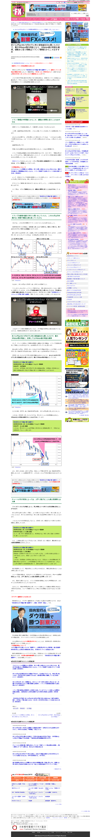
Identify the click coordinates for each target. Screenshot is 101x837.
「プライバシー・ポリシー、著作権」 (60, 817)
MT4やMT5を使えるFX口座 (74, 294)
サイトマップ (58, 832)
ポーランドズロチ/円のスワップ (75, 272)
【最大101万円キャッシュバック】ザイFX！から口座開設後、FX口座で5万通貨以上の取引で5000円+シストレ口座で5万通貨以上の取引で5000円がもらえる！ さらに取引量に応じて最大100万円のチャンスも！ (78, 228)
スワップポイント (71, 260)
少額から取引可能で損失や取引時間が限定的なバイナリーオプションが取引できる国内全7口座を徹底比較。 (77, 82)
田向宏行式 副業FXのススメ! (39, 22)
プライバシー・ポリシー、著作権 (48, 832)
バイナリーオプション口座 (73, 301)
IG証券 (30, 800)
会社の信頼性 (70, 281)
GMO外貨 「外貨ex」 (50, 784)
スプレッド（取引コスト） (73, 258)
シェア (47, 57)
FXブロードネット (16, 800)
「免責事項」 (48, 817)
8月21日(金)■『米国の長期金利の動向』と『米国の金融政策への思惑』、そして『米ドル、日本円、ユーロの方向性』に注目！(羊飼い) (78, 405)
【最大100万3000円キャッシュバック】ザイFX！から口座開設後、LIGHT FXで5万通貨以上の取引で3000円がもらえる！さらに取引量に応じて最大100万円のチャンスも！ (77, 235)
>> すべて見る (58, 804)
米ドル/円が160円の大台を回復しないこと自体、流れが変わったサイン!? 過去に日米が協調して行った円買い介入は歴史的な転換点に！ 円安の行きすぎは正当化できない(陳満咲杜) (78, 401)
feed (61, 57)
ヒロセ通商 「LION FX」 (51, 792)
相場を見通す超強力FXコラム (25, 22)
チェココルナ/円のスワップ (74, 267)
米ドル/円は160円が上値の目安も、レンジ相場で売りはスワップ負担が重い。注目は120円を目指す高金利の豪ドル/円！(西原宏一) (78, 412)
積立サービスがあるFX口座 (74, 290)
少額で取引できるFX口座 (73, 276)
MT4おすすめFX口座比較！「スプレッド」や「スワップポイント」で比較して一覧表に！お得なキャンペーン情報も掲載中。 (77, 65)
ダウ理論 (29, 708)
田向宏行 (22, 708)
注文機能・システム (72, 288)
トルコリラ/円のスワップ (73, 262)
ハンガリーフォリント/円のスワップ (76, 269)
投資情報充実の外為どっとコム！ (33, 63)
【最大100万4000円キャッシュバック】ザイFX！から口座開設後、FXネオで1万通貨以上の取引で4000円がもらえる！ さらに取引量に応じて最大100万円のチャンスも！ (77, 211)
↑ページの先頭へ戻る (85, 811)
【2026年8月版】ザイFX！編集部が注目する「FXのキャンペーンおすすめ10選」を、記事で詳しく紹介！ (77, 48)
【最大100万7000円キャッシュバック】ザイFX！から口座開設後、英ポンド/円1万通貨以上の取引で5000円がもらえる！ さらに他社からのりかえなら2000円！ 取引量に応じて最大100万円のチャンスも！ (77, 219)
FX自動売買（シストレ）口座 (74, 297)
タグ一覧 (64, 832)
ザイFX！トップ (14, 22)
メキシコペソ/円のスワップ (74, 265)
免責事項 (33, 832)
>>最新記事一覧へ (58, 769)
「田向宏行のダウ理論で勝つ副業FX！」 (49, 196)
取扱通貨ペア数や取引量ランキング (76, 278)
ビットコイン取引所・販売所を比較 (76, 306)
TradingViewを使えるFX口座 (74, 292)
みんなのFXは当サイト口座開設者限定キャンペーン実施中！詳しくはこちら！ (37, 29)
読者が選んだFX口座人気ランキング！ (76, 304)
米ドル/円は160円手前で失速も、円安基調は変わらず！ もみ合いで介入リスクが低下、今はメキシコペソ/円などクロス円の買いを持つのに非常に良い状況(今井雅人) (78, 396)
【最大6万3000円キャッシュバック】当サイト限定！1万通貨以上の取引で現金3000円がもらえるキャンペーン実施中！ (78, 186)
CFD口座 (69, 299)
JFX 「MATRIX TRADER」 (18, 792)
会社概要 (38, 832)
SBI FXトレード (16, 788)
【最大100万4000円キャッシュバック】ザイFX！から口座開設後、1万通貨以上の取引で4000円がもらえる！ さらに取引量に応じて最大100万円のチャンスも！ (77, 192)
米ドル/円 (15, 708)
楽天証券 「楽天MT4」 (51, 800)
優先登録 (57, 57)
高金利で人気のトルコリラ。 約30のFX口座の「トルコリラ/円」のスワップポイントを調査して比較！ (77, 60)
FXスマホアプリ (71, 285)
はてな (52, 57)
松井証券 (47, 796)
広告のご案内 (69, 832)
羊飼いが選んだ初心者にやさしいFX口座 (77, 274)
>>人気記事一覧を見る (84, 415)
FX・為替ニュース (71, 283)
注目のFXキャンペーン (73, 255)
